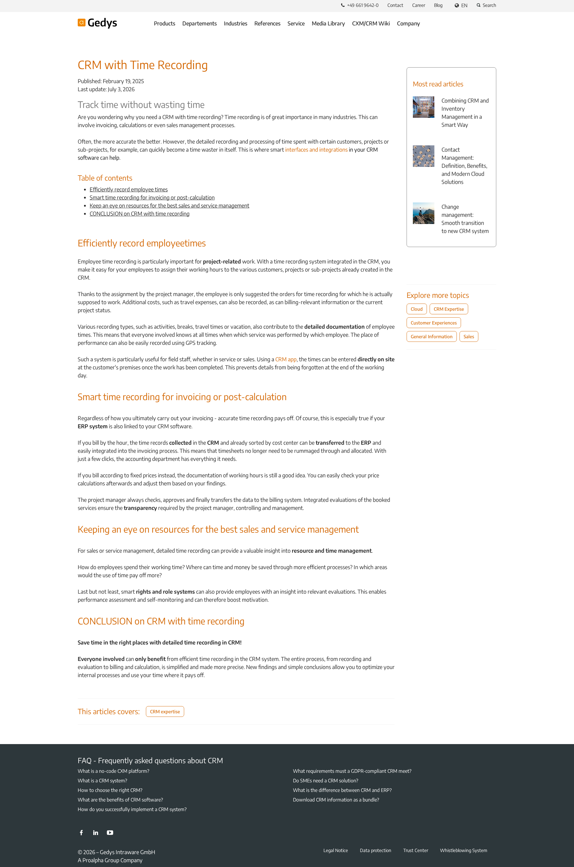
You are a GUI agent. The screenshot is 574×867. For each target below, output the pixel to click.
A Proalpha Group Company (110, 860)
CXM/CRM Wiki (371, 23)
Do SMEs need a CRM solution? (325, 781)
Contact (395, 5)
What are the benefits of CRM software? (120, 800)
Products (164, 23)
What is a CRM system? (102, 781)
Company (408, 23)
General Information (432, 336)
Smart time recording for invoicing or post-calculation (152, 197)
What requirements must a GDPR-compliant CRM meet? (352, 771)
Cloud (417, 309)
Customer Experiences (434, 322)
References (267, 23)
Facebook (81, 832)
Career (418, 5)
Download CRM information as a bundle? (336, 800)
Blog (438, 5)
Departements (199, 23)
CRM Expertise (449, 309)
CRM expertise (165, 711)
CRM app (286, 359)
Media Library (328, 23)
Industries (235, 23)
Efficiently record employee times (129, 189)
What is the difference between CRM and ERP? (342, 790)
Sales (469, 336)
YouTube (110, 832)
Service (296, 23)
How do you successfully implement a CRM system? (132, 809)
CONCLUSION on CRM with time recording (140, 213)
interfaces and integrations (316, 149)
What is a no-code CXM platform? (113, 771)
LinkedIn (95, 832)
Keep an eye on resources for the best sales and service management (169, 205)
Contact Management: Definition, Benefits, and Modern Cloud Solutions (464, 165)
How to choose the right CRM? (110, 790)
